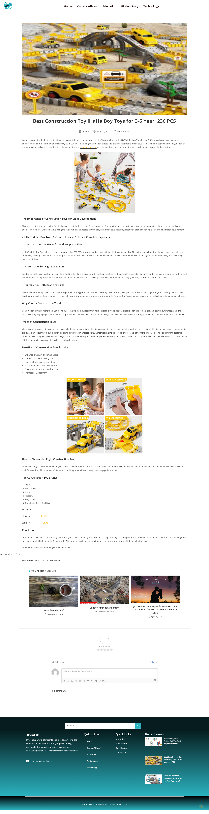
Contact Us (121, 752)
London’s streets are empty (104, 607)
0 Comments (123, 131)
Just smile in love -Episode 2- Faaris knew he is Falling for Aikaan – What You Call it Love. (155, 609)
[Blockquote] (88, 680)
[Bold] (64, 680)
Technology (151, 6)
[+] (103, 680)
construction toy (53, 560)
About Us (120, 739)
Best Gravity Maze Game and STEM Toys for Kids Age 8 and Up (173, 778)
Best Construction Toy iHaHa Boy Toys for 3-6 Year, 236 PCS (173, 759)
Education (109, 6)
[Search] (138, 726)
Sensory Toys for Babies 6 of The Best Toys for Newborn (172, 741)
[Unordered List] (84, 680)
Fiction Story (129, 6)
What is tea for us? (54, 610)
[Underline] (72, 680)
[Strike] (76, 680)
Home (68, 6)
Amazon (26, 516)
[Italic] (68, 680)
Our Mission (121, 748)
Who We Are (121, 743)
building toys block (35, 560)
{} (100, 680)
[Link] (96, 680)
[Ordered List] (80, 680)
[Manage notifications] (201, 806)
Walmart (26, 522)
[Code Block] (92, 680)
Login (154, 662)
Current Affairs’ (87, 6)
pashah (86, 131)
